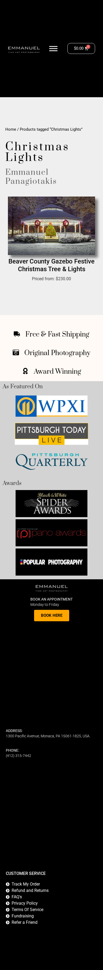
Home (10, 129)
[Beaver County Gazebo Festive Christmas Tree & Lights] (51, 226)
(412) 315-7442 (18, 756)
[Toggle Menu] (53, 48)
